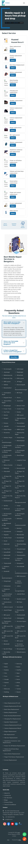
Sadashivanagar (6, 442)
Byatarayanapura (7, 578)
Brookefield (20, 541)
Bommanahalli (20, 468)
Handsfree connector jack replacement (11, 741)
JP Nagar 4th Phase (19, 491)
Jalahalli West (20, 594)
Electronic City (7, 378)
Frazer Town (7, 409)
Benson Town (20, 405)
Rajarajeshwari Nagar (20, 419)
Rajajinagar (19, 372)
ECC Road (6, 558)
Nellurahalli (6, 555)
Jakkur (18, 586)
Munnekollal (20, 534)
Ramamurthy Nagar (19, 433)
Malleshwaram (7, 375)
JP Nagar (19, 381)
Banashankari (7, 388)
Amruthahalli (20, 566)
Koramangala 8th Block (19, 514)
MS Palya (19, 602)
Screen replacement (10, 760)
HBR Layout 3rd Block (20, 632)
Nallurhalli (6, 544)
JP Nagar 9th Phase (19, 477)
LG (5, 685)
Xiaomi (18, 692)
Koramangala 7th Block (6, 514)
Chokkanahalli (20, 615)
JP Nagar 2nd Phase (20, 487)
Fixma (18, 832)
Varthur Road (7, 537)
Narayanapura (20, 649)
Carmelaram (7, 531)
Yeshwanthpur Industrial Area (7, 595)
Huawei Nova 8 (15, 22)
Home (6, 22)
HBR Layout (19, 415)
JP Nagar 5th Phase (6, 482)
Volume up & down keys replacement (11, 749)
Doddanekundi (7, 500)
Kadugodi (19, 531)
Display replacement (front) (12, 706)
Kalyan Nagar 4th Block (20, 627)
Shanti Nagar (20, 455)
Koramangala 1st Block (6, 446)
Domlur (18, 412)
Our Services (8, 797)
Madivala (6, 468)
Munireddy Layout (6, 653)
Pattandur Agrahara (19, 559)
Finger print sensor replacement (14, 757)
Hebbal (5, 384)
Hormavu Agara (21, 621)
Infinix (18, 682)
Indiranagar (19, 369)
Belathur (19, 528)
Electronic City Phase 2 (20, 496)
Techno (18, 689)
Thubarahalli (7, 563)
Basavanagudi (20, 384)
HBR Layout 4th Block (7, 632)
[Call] (24, 839)
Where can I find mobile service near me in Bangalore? (11, 342)
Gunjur (18, 505)
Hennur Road (7, 618)
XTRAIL (19, 840)
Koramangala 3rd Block (6, 451)
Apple (6, 663)
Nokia (6, 667)
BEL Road (6, 599)
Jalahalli (5, 426)
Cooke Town (20, 409)
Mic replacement (9, 734)
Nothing (6, 692)
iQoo (17, 685)
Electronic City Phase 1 (7, 496)
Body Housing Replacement (12, 715)
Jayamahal (19, 400)
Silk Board (6, 509)
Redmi (18, 667)
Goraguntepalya (20, 591)
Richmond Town (5, 461)
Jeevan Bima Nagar (6, 401)
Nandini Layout (20, 599)
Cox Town (6, 412)
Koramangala (7, 369)
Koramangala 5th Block (6, 456)
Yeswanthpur (20, 423)
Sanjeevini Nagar (6, 590)
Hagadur (6, 534)
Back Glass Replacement (11, 709)
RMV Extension (21, 576)
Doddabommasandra (20, 573)
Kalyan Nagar (7, 429)
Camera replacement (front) (12, 725)
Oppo (18, 673)
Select (13, 51)
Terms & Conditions (10, 804)
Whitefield (19, 375)
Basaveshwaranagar (20, 389)
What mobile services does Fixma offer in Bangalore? (12, 322)
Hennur (5, 415)
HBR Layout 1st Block (20, 636)
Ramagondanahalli (20, 502)
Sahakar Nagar (7, 437)
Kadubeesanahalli (20, 525)
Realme (6, 670)
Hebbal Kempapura (18, 582)
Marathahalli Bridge (6, 524)
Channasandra (20, 555)
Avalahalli (6, 571)
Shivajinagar (7, 405)
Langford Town (21, 460)
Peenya (5, 423)
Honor (18, 679)
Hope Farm (6, 549)
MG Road (19, 392)
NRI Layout (6, 615)
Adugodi (19, 465)
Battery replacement (10, 712)
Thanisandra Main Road (6, 622)
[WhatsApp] (24, 834)
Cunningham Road (6, 393)
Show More (14, 357)
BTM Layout (20, 378)
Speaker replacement (11, 722)
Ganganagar (7, 581)
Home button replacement (12, 754)
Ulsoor (18, 397)
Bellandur (19, 518)
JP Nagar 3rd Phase (6, 491)
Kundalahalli (20, 537)
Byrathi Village (7, 649)
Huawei (10, 22)
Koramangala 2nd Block (19, 446)
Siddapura (19, 552)
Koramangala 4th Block (19, 451)
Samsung (19, 663)
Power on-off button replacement (14, 745)
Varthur (5, 505)
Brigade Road (7, 397)
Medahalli (6, 644)
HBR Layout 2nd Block (7, 636)
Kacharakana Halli (6, 603)
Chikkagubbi (20, 618)
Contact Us (7, 795)
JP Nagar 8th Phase (6, 477)
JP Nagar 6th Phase (19, 482)
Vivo (5, 673)
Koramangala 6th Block (19, 509)
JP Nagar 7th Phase (19, 472)
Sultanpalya (6, 586)
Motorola (7, 689)
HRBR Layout (20, 429)
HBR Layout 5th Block (7, 627)
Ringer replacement (10, 731)
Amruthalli (19, 607)
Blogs (6, 800)
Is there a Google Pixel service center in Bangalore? (13, 350)
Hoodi (5, 541)
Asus (17, 676)
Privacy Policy (8, 802)
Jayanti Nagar (7, 610)
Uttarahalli (6, 471)
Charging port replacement (12, 719)
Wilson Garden (7, 465)
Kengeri (5, 418)
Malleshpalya (20, 440)
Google (6, 679)
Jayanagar (6, 372)
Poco (5, 676)
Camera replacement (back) (12, 728)
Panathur (6, 528)
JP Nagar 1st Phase (6, 487)
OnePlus (18, 670)
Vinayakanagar (21, 549)
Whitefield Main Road (20, 545)
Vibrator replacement (10, 737)
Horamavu (6, 432)
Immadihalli (6, 552)
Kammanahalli (20, 426)
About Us (7, 793)
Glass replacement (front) (12, 703)
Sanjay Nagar (20, 437)
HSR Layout (6, 381)
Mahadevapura (21, 652)
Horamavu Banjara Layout (19, 645)
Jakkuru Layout (8, 607)
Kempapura (20, 563)
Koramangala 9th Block (6, 519)
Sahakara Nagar (5, 567)
